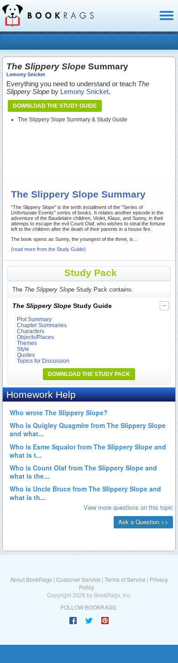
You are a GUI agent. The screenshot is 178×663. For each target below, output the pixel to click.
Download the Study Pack (89, 374)
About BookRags (31, 579)
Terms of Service (125, 579)
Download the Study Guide (55, 106)
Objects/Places (35, 337)
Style (23, 349)
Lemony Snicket (25, 74)
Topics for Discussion (43, 361)
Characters (30, 331)
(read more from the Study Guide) (48, 249)
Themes (27, 343)
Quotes (26, 355)
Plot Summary (34, 319)
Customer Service (78, 579)
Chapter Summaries (42, 325)
